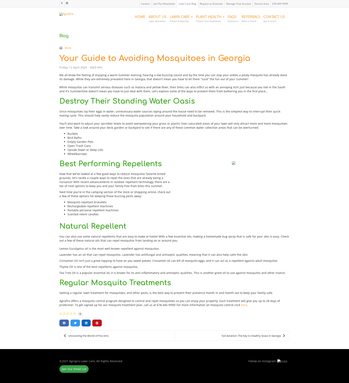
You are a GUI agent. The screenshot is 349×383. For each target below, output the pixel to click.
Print (68, 48)
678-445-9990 (280, 3)
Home (140, 16)
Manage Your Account (238, 3)
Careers (145, 3)
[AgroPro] (66, 13)
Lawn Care (180, 18)
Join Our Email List (74, 369)
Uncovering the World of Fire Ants (88, 336)
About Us (157, 18)
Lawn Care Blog (187, 3)
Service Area (261, 3)
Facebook (61, 3)
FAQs (233, 18)
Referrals (251, 18)
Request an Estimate (211, 3)
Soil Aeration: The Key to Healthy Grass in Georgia (251, 336)
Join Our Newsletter (164, 3)
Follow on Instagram (67, 3)
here (244, 305)
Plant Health (209, 18)
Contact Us (274, 18)
